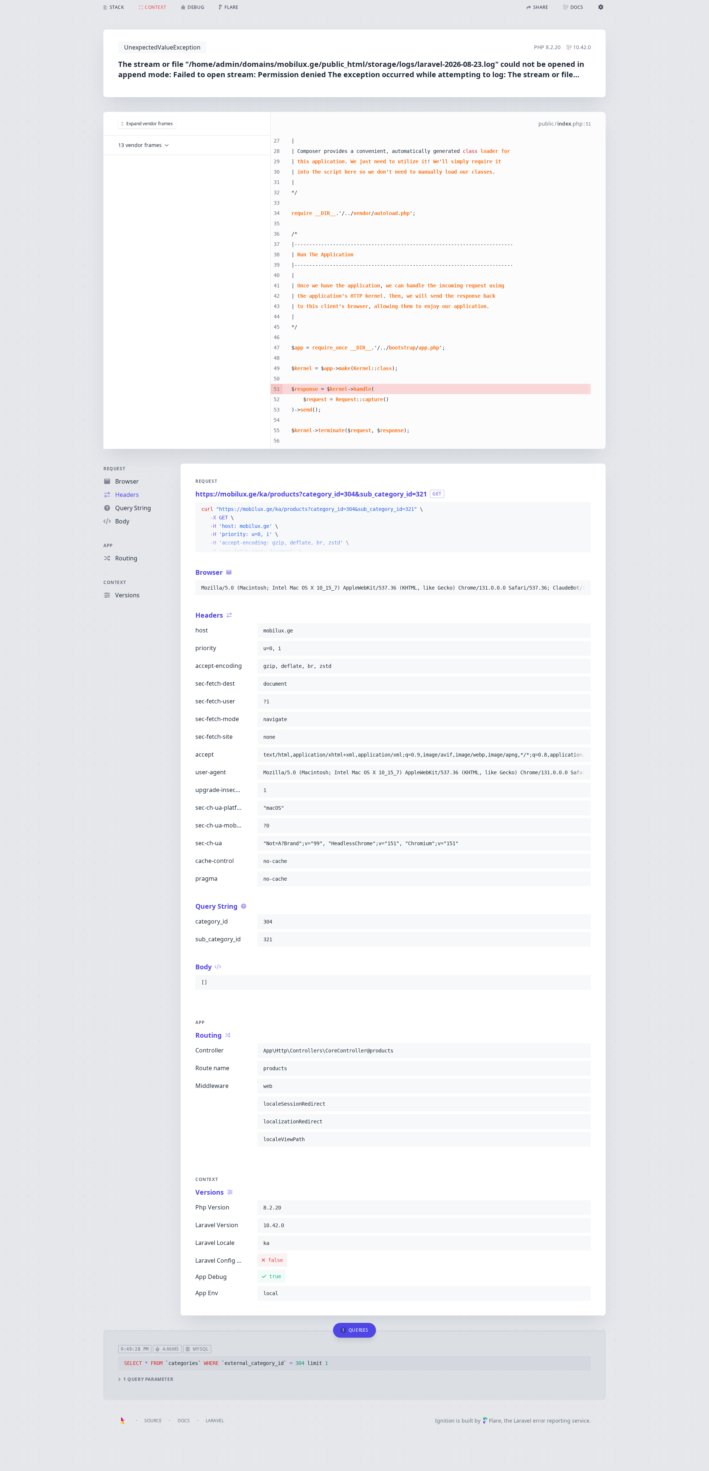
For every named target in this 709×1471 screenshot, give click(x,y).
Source (153, 1420)
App (108, 545)
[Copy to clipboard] (582, 509)
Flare (495, 1420)
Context (114, 582)
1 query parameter (148, 1379)
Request (114, 468)
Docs (184, 1420)
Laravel (215, 1420)
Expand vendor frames (149, 123)
